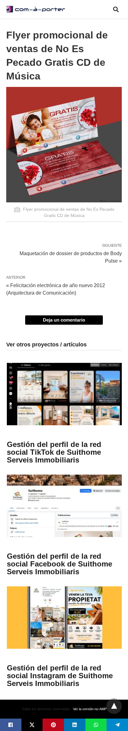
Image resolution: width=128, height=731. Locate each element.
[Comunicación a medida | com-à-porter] (35, 9)
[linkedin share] (74, 725)
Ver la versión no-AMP (90, 709)
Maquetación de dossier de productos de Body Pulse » (71, 257)
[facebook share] (10, 725)
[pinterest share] (53, 725)
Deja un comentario (64, 320)
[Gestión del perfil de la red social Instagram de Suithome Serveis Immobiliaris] (64, 617)
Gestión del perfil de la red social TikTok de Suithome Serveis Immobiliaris (54, 452)
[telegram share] (117, 725)
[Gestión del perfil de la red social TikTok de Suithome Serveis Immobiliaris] (64, 394)
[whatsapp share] (96, 725)
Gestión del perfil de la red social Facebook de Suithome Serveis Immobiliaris (59, 564)
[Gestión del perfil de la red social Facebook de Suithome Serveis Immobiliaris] (64, 506)
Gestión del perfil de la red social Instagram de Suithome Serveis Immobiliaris (60, 676)
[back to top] (114, 706)
